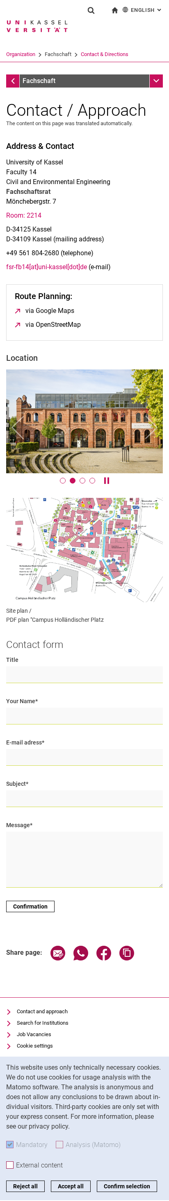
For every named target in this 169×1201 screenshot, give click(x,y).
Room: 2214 (23, 215)
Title (12, 660)
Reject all (25, 1186)
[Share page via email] (57, 958)
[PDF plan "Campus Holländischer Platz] (84, 549)
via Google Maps (49, 311)
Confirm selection (127, 1186)
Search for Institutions (43, 1023)
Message (19, 825)
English (147, 10)
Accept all (71, 1186)
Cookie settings (35, 1046)
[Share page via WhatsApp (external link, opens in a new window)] (80, 958)
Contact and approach (42, 1011)
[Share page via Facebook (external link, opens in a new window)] (103, 958)
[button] (18, 427)
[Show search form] (91, 10)
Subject (17, 783)
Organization (20, 54)
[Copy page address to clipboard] (126, 958)
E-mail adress (25, 742)
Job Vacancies (34, 1034)
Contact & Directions (104, 54)
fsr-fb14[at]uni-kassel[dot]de (46, 267)
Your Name (22, 701)
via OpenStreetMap (53, 324)
